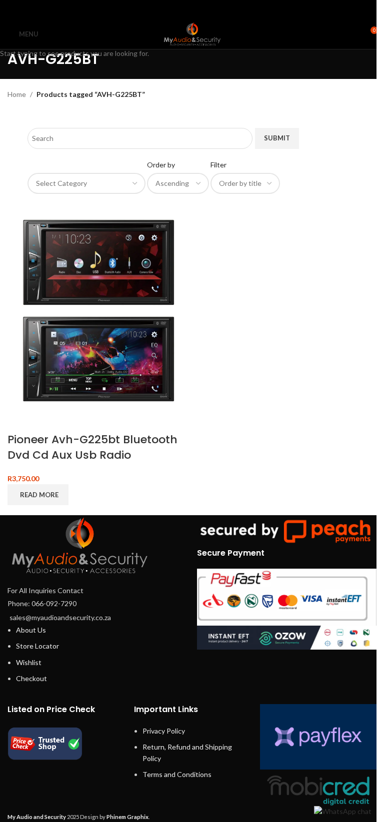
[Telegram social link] (217, 9)
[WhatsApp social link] (204, 9)
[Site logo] (192, 33)
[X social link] (179, 9)
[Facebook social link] (166, 9)
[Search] (351, 34)
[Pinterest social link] (192, 9)
